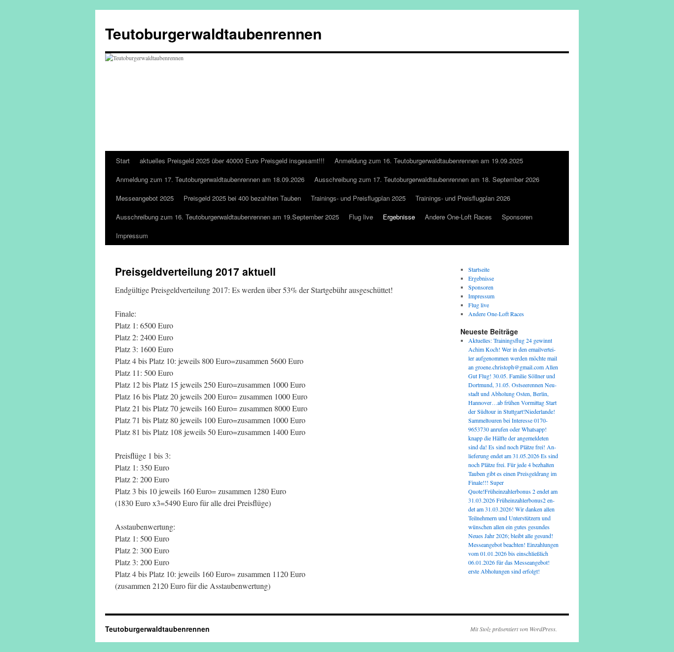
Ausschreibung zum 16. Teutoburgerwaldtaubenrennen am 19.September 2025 (227, 216)
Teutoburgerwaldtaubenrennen (213, 33)
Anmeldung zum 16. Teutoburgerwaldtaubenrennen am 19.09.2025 (429, 160)
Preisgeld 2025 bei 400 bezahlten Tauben (242, 198)
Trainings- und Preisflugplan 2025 (358, 198)
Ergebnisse (399, 216)
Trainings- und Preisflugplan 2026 (462, 198)
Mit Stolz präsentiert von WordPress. (513, 629)
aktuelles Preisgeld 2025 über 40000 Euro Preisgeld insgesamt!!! (232, 160)
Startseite (478, 269)
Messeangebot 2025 (145, 198)
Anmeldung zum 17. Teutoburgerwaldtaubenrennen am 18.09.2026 (210, 179)
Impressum (132, 235)
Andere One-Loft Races (458, 216)
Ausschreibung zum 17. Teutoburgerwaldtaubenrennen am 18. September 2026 (426, 179)
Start (123, 160)
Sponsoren (517, 216)
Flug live (361, 216)
